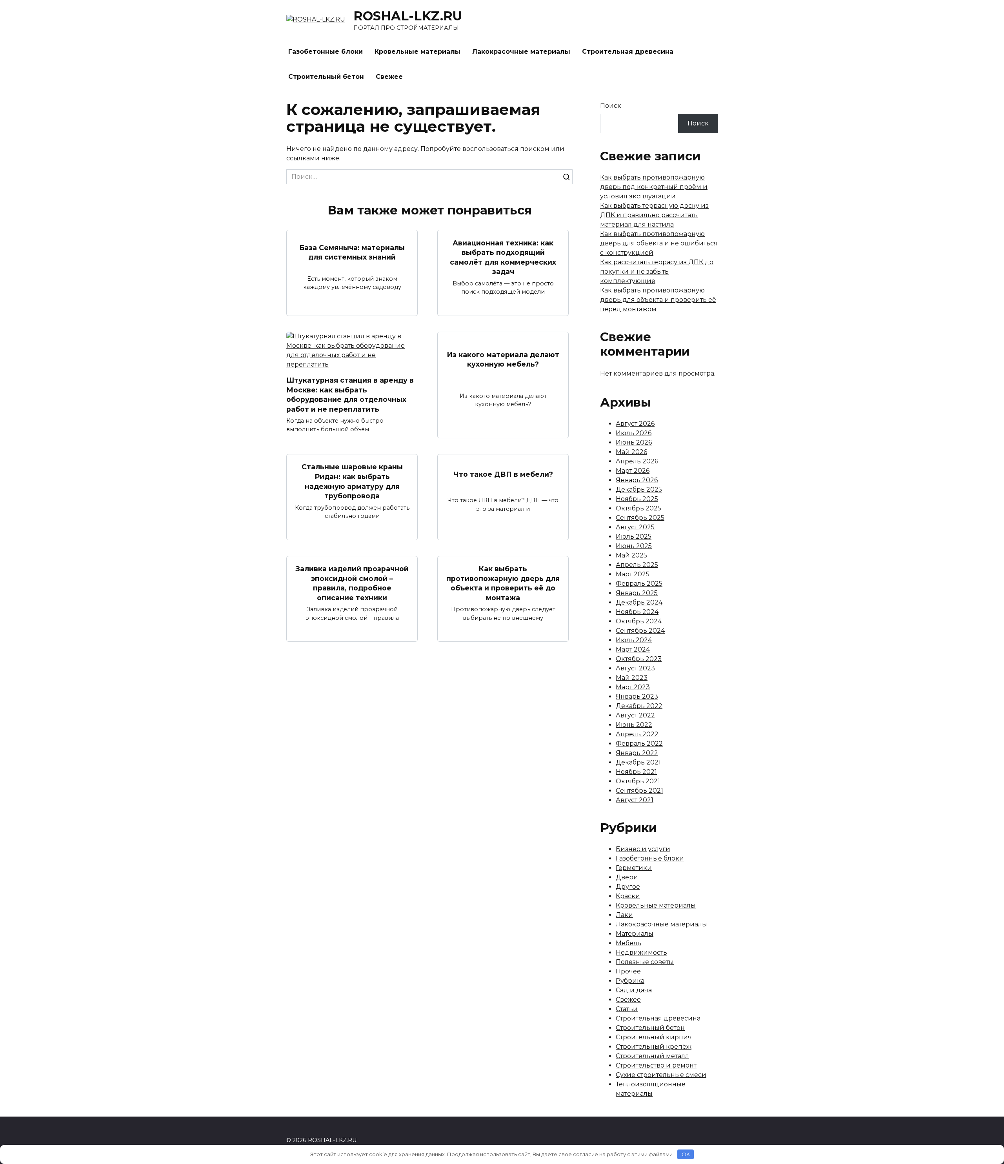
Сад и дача (634, 990)
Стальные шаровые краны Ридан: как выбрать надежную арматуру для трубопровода (352, 481)
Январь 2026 (637, 480)
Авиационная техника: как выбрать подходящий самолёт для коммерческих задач (503, 257)
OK (686, 1154)
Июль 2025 (633, 536)
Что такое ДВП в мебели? (503, 474)
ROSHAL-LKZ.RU (407, 16)
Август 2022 (635, 715)
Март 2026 (632, 470)
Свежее (389, 76)
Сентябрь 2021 (639, 790)
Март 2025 (632, 574)
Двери (627, 877)
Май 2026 (631, 452)
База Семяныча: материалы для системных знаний (352, 252)
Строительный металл (652, 1056)
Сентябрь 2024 (640, 630)
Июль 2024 (634, 640)
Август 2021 (634, 800)
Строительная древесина (627, 51)
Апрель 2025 (637, 564)
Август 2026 (635, 423)
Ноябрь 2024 (637, 612)
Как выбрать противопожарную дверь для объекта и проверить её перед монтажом (658, 300)
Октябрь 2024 (639, 621)
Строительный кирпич (654, 1037)
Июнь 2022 (634, 724)
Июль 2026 (633, 433)
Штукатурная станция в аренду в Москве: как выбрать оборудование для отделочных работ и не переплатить (350, 394)
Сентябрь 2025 (640, 517)
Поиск (610, 105)
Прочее (628, 971)
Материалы (634, 933)
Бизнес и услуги (643, 849)
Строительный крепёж (653, 1046)
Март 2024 (633, 649)
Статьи (627, 1009)
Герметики (634, 868)
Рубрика (630, 980)
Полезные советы (645, 962)
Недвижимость (641, 952)
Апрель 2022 (637, 734)
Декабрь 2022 (639, 706)
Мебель (628, 943)
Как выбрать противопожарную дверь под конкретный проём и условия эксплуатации (654, 187)
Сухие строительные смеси (661, 1075)
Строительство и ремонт (656, 1065)
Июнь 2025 (634, 546)
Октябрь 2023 (639, 659)
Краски (628, 896)
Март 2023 (633, 687)
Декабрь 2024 (639, 602)
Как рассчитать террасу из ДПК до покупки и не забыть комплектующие (656, 271)
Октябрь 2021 (638, 781)
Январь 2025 (637, 593)
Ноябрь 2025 (637, 499)
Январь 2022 (637, 753)
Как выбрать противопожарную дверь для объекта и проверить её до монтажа (503, 583)
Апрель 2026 (637, 461)
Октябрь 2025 (638, 508)
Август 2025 (635, 527)
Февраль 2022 (639, 743)
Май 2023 (632, 677)
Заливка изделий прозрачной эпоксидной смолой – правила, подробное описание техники (352, 583)
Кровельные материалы (417, 51)
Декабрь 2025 (639, 489)
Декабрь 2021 (638, 762)
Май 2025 (631, 555)
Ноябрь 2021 (636, 771)
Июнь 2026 (634, 442)
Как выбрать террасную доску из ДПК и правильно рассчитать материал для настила (654, 215)
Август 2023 (635, 668)
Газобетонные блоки (325, 51)
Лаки (624, 915)
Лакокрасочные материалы (521, 51)
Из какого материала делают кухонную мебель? (503, 359)
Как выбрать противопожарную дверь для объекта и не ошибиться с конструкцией (659, 243)
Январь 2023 (637, 696)
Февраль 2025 (639, 583)
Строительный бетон (326, 76)
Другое (628, 886)
